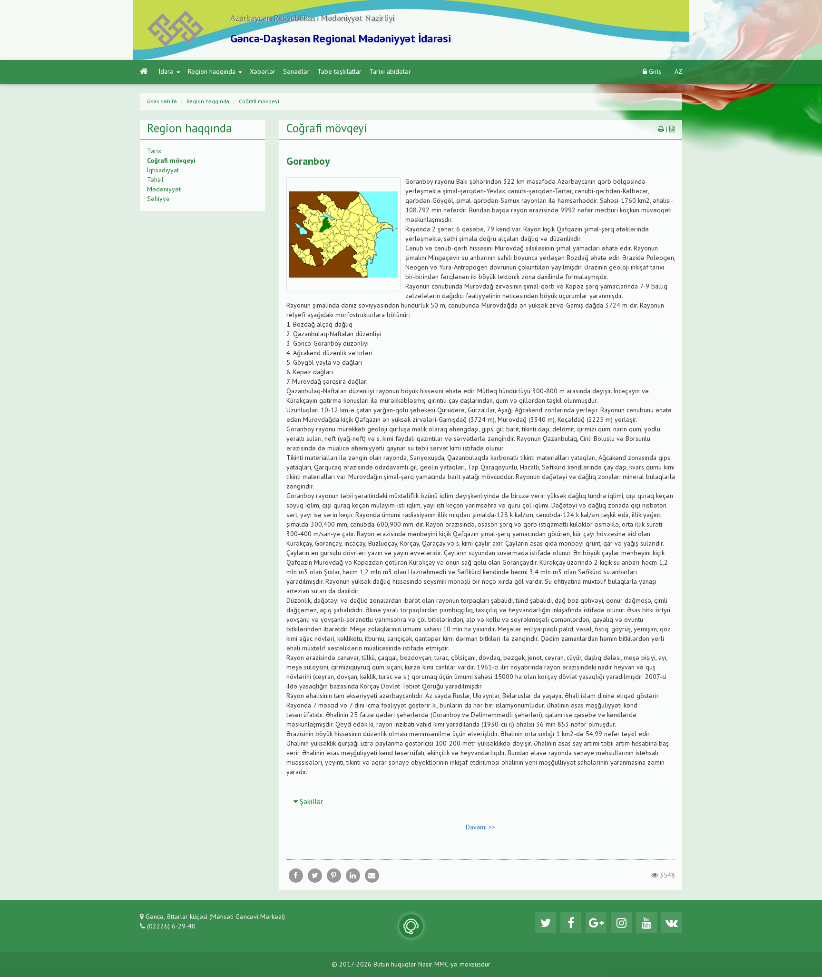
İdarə (166, 72)
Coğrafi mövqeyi (259, 102)
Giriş (654, 72)
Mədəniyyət (164, 189)
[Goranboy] (372, 875)
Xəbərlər (262, 72)
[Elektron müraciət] (411, 926)
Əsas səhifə (162, 102)
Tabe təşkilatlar (339, 72)
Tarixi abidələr (390, 72)
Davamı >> (480, 827)
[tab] (480, 802)
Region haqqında (211, 72)
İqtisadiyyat (163, 170)
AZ (679, 72)
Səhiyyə (158, 199)
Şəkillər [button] (310, 802)
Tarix (154, 151)
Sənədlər (296, 72)
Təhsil (155, 180)
